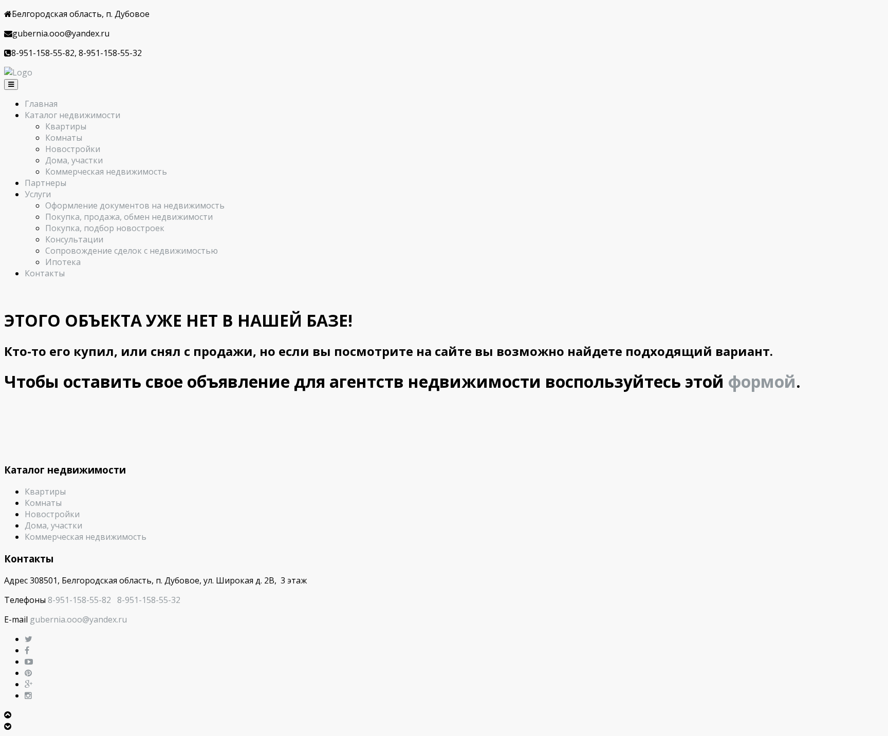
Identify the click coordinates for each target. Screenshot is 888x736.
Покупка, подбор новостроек (104, 228)
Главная (41, 103)
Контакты (45, 273)
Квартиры (65, 126)
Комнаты (63, 137)
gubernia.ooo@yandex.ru (78, 619)
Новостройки (72, 149)
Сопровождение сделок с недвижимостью (131, 250)
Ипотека (63, 262)
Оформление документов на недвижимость (135, 205)
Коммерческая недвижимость (106, 171)
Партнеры (45, 182)
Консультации (74, 239)
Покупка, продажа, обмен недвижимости (129, 216)
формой (762, 381)
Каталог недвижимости (72, 115)
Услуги (38, 194)
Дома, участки (74, 160)
